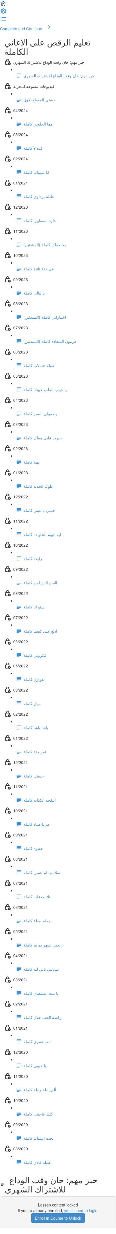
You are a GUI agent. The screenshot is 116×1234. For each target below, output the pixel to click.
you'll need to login (80, 1210)
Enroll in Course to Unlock (58, 1218)
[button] (3, 5)
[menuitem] (3, 13)
